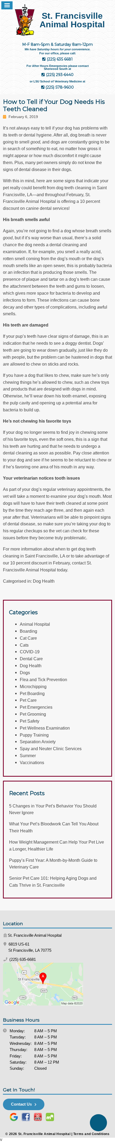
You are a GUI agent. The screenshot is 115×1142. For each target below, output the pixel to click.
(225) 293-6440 (59, 74)
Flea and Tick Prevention (43, 679)
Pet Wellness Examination (45, 728)
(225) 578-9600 (59, 87)
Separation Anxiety (38, 741)
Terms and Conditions (91, 1134)
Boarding (28, 631)
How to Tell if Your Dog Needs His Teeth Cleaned (54, 105)
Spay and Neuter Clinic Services (51, 748)
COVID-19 (30, 651)
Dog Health (44, 581)
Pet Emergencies (36, 707)
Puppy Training (34, 735)
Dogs (25, 672)
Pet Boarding (32, 693)
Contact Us (21, 1104)
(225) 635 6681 (59, 59)
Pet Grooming (33, 714)
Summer (28, 755)
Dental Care (31, 658)
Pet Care (28, 700)
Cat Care (28, 638)
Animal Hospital (35, 624)
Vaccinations (32, 762)
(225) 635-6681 (22, 959)
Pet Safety (29, 721)
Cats (24, 645)
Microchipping (33, 686)
